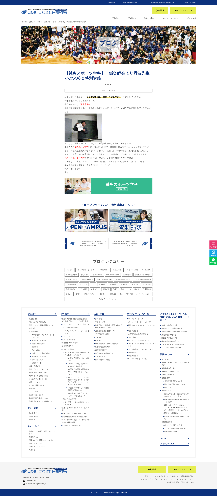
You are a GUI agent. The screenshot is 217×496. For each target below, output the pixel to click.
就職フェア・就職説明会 (41, 353)
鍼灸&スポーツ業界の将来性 (171, 328)
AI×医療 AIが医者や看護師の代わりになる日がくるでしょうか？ (78, 371)
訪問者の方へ (166, 354)
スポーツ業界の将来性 (169, 325)
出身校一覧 (33, 319)
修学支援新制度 (101, 350)
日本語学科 (147, 289)
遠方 (121, 294)
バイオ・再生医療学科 (143, 279)
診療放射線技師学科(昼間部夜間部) (74, 417)
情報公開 (112, 3)
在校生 (115, 289)
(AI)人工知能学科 (68, 349)
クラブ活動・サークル (86, 270)
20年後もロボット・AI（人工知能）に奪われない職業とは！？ (173, 317)
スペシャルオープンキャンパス (139, 322)
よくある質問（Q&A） (37, 385)
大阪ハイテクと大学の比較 (38, 376)
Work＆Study (36, 350)
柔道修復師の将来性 (168, 335)
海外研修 (32, 450)
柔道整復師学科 (71, 279)
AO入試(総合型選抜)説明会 (138, 334)
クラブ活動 (83, 289)
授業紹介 (102, 294)
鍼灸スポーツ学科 (108, 90)
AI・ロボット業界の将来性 (171, 348)
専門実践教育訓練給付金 (104, 353)
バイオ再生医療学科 (69, 399)
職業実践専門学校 (187, 476)
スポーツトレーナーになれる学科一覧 (76, 324)
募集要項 (98, 319)
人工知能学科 (71, 284)
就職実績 (103, 270)
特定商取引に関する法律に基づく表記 (180, 482)
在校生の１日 (34, 437)
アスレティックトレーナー (108, 299)
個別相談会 (132, 352)
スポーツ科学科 (97, 275)
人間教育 (113, 284)
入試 (93, 284)
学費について (100, 322)
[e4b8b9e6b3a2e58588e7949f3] (83, 127)
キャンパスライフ (170, 18)
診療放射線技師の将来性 (170, 341)
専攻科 (136, 289)
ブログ (163, 438)
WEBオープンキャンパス (137, 359)
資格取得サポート (35, 413)
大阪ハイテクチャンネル (38, 372)
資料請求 (160, 10)
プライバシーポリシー (162, 479)
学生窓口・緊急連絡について (174, 384)
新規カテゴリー (90, 294)
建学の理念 (33, 328)
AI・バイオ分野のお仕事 (173, 425)
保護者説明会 (133, 356)
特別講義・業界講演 (39, 340)
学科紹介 (132, 18)
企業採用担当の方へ (168, 375)
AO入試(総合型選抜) (102, 334)
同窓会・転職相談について (174, 413)
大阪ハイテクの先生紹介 (38, 322)
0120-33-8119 (31, 481)
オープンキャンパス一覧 (138, 314)
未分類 (69, 270)
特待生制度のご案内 (102, 360)
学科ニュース (126, 289)
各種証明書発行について (173, 381)
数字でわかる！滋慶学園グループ (41, 325)
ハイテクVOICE (167, 444)
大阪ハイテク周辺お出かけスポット (42, 440)
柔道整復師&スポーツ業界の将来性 (174, 332)
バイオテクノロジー (144, 294)
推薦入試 (98, 340)
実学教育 (102, 284)
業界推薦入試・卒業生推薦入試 (106, 344)
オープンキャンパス (183, 10)
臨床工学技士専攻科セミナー (139, 340)
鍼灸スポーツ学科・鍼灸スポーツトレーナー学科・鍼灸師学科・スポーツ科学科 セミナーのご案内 (176, 407)
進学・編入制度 (37, 360)
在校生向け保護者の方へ (170, 371)
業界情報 (135, 284)
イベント (83, 284)
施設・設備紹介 (34, 366)
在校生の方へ (166, 378)
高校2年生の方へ (167, 422)
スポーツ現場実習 (71, 328)
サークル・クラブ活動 (37, 446)
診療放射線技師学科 (123, 279)
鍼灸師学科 (127, 275)
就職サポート (34, 416)
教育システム (34, 332)
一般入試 (98, 337)
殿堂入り (69, 294)
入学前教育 (147, 284)
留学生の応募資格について (105, 331)
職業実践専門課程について (133, 3)
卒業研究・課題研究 (39, 356)
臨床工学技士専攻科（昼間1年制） (74, 413)
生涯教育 (124, 284)
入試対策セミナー (134, 337)
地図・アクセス (190, 3)
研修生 (78, 294)
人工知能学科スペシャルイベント (140, 349)
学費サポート (100, 356)
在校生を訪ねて (71, 275)
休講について (169, 387)
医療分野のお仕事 (170, 432)
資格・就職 (149, 18)
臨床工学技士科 (87, 279)
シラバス (35, 392)
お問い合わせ (164, 476)
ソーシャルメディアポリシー (183, 479)
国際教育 (106, 289)
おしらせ (84, 275)
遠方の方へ (165, 359)
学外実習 (35, 347)
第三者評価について (36, 395)
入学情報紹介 (71, 289)
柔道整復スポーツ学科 (143, 275)
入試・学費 (191, 18)
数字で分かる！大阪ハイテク (39, 369)
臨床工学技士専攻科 (104, 279)
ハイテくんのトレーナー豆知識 (138, 270)
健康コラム (95, 289)
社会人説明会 (133, 331)
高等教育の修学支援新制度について (164, 3)
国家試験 (113, 294)
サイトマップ (146, 479)
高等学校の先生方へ (168, 368)
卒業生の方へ (166, 391)
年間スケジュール (35, 443)
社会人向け (117, 270)
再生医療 (129, 294)
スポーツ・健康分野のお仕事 (174, 428)
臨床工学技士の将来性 (169, 338)
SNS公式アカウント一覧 (38, 379)
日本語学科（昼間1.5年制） (72, 425)
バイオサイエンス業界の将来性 (172, 344)
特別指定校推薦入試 (102, 347)
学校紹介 (116, 18)
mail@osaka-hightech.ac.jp (36, 484)
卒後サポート (36, 363)
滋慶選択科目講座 (38, 344)
